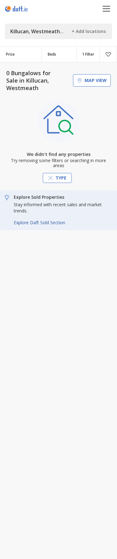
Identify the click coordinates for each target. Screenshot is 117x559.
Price (10, 54)
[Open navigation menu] (106, 8)
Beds (52, 54)
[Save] (108, 54)
